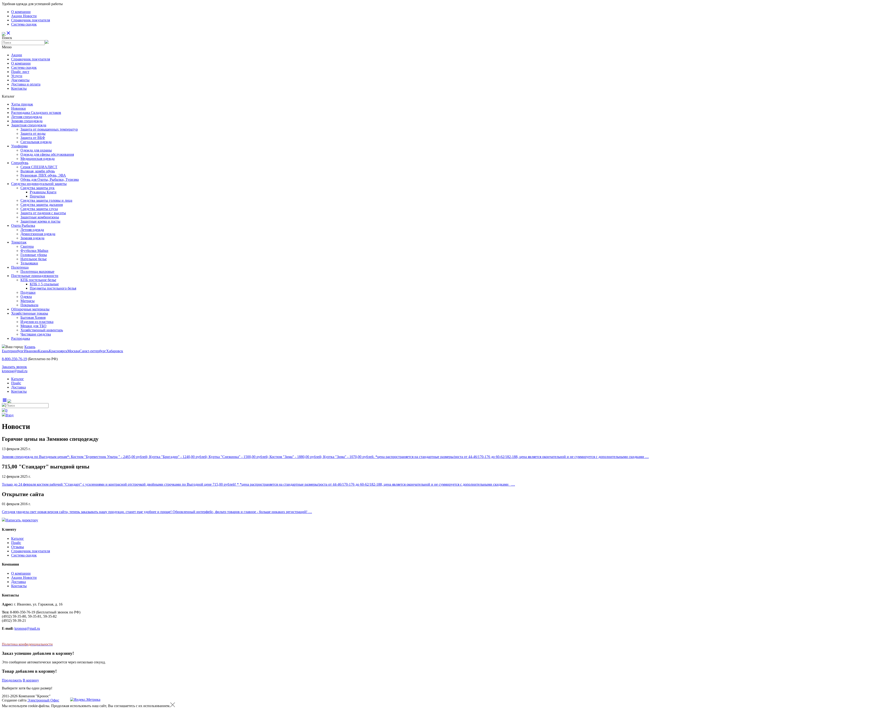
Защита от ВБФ (32, 138)
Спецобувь (19, 163)
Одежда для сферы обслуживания (47, 154)
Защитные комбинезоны (39, 217)
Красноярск (58, 351)
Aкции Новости (24, 16)
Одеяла (26, 297)
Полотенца (20, 267)
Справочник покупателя (30, 20)
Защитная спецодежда (28, 125)
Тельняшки (29, 263)
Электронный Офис (43, 700)
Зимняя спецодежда (27, 121)
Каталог (17, 379)
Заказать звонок (14, 367)
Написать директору (22, 520)
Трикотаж (18, 242)
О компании (21, 12)
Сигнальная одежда (36, 142)
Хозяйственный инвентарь (41, 330)
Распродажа (20, 338)
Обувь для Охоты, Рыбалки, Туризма (49, 179)
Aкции (16, 55)
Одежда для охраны (36, 150)
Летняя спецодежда (26, 117)
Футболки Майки (34, 251)
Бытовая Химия (33, 317)
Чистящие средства (35, 334)
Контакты (19, 88)
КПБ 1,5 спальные (44, 284)
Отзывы (17, 547)
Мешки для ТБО (33, 326)
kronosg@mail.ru (14, 371)
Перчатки (37, 196)
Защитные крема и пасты (40, 221)
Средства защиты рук (37, 188)
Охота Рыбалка (23, 225)
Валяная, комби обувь (37, 171)
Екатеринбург (13, 351)
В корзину (31, 680)
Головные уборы (33, 255)
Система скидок (24, 24)
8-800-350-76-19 (14, 359)
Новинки (18, 108)
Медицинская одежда (37, 159)
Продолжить (12, 680)
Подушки (28, 292)
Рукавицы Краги (43, 192)
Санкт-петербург (92, 351)
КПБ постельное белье (38, 280)
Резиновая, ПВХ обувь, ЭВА (43, 175)
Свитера (27, 246)
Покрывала (29, 305)
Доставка (18, 387)
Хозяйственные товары (29, 313)
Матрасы (27, 301)
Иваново (31, 351)
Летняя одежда (32, 230)
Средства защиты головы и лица (46, 200)
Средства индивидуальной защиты (39, 184)
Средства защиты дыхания (41, 205)
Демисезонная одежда (37, 234)
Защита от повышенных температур (49, 129)
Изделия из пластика (36, 322)
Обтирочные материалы (30, 309)
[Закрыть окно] (172, 706)
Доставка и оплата (25, 84)
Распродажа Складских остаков (36, 113)
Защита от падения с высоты (43, 213)
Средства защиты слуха (39, 209)
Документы (20, 80)
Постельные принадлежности (34, 276)
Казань (29, 347)
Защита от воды (33, 133)
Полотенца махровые (37, 271)
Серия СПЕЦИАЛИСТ (38, 167)
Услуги (16, 76)
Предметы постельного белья (53, 288)
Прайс (16, 383)
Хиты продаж (22, 104)
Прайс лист (20, 72)
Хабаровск (114, 351)
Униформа (19, 146)
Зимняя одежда (32, 238)
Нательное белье (33, 259)
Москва (73, 351)
